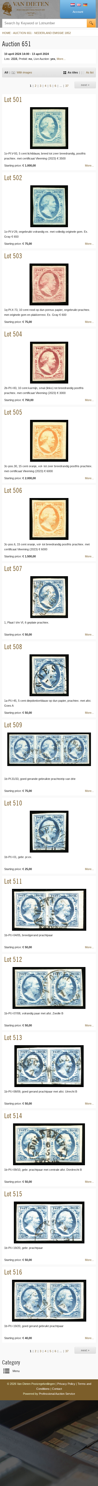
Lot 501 (13, 99)
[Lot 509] (49, 753)
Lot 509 (13, 725)
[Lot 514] (49, 1144)
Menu (16, 1371)
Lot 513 (13, 1037)
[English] (79, 5)
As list (90, 72)
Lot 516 (13, 1272)
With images (24, 72)
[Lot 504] (49, 363)
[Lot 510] (49, 832)
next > (85, 85)
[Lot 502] (49, 206)
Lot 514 (13, 1116)
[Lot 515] (49, 1222)
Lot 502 (13, 178)
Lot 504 (13, 334)
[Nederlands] (73, 5)
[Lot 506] (49, 519)
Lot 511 (13, 881)
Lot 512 (13, 959)
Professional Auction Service (57, 1393)
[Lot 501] (49, 128)
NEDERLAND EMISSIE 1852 (52, 33)
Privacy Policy (66, 1383)
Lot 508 (13, 647)
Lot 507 (13, 568)
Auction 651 (22, 33)
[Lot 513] (49, 1066)
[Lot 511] (49, 910)
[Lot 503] (49, 284)
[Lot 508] (49, 675)
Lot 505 (13, 412)
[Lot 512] (49, 988)
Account (78, 11)
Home (6, 33)
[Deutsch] (85, 5)
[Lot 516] (49, 1301)
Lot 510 (13, 803)
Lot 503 (13, 256)
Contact (57, 1388)
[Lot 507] (49, 597)
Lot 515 (13, 1194)
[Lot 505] (49, 441)
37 (66, 85)
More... (61, 58)
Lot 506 (13, 490)
